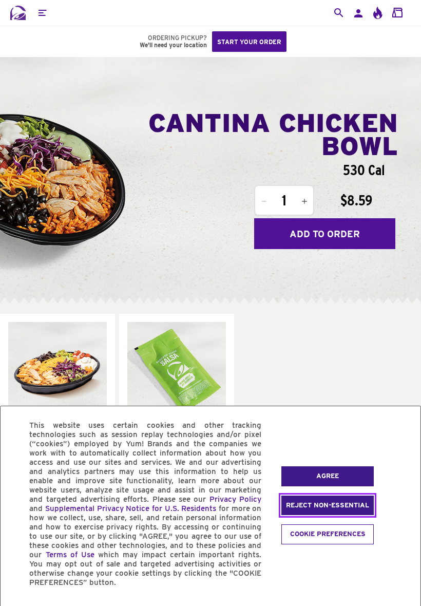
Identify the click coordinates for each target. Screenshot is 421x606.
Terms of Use (70, 554)
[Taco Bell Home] (18, 13)
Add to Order (325, 234)
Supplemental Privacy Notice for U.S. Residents (130, 508)
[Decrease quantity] (264, 201)
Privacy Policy (235, 499)
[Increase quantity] (304, 201)
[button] (42, 13)
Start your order (249, 42)
